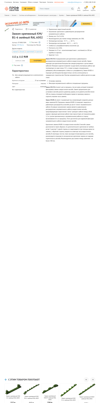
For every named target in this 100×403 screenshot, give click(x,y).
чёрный (15, 51)
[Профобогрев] (12, 9)
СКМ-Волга (20, 45)
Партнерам (42, 2)
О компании (8, 2)
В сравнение (32, 29)
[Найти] (72, 9)
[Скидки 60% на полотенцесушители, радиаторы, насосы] (50, 23)
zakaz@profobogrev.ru (75, 2)
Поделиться (19, 29)
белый (22, 51)
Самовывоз (23, 2)
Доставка (16, 2)
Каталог (30, 9)
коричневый (30, 51)
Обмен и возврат (33, 2)
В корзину (38, 61)
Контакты (50, 2)
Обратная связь (59, 2)
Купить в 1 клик (20, 60)
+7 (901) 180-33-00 (89, 2)
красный (39, 51)
